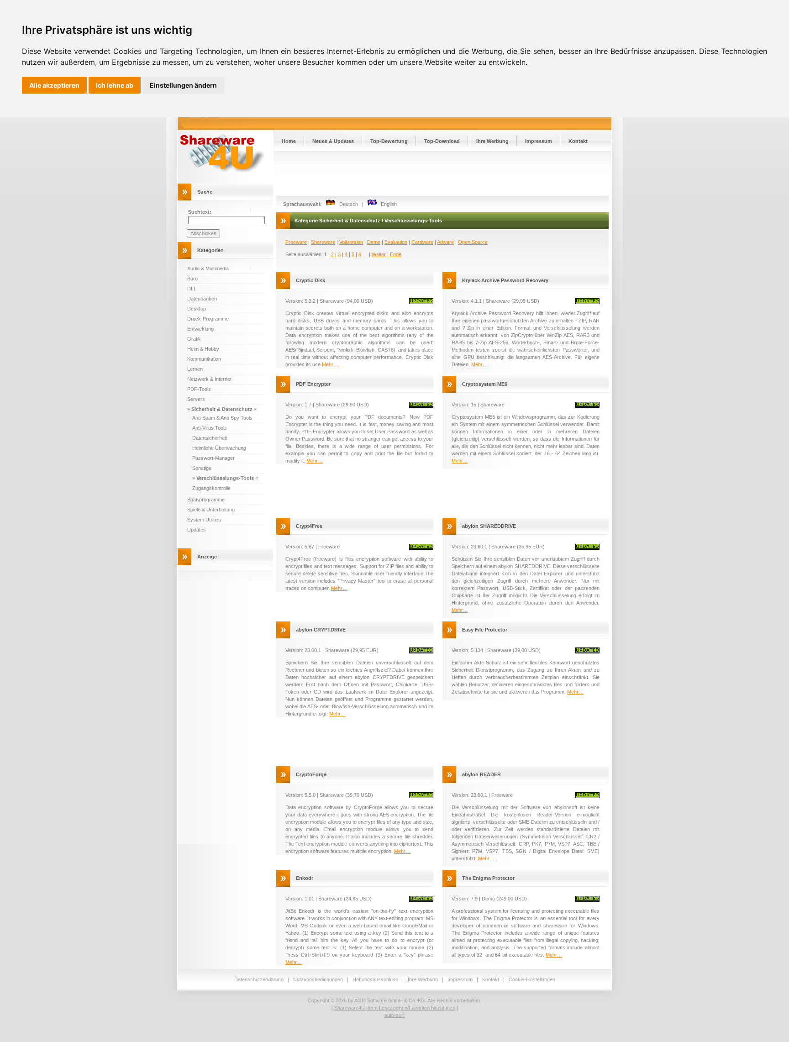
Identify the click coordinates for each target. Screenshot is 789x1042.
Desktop (196, 308)
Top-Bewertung (389, 141)
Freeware (296, 242)
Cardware (422, 242)
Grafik (194, 339)
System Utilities (204, 519)
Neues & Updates (333, 141)
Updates (196, 529)
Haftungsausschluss (375, 979)
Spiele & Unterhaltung (211, 509)
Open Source (473, 242)
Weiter (379, 254)
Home (289, 141)
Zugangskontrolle (211, 488)
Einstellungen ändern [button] (183, 85)
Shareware (323, 242)
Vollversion (351, 242)
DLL (191, 288)
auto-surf (394, 1015)
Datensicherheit (209, 438)
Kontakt (578, 141)
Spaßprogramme (206, 499)
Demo (373, 242)
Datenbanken (202, 298)
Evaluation (395, 242)
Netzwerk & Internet (209, 379)
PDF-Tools (199, 389)
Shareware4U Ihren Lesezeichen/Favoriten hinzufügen (394, 1007)
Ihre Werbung (492, 141)
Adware (445, 242)
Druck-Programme (208, 318)
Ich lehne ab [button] (114, 85)
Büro (192, 278)
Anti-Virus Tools (209, 428)
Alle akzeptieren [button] (54, 85)
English (387, 204)
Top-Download (442, 141)
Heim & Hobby (203, 349)
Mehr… (330, 364)
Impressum (538, 141)
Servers (196, 399)
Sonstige (201, 468)
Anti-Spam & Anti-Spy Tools (222, 418)
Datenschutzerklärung (259, 979)
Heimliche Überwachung (219, 448)
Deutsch (346, 204)
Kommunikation (204, 359)
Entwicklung (200, 329)
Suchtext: (199, 212)
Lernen (195, 369)
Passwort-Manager (213, 458)
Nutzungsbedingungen (318, 979)
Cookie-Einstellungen (532, 979)
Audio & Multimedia (208, 268)
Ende (395, 254)
